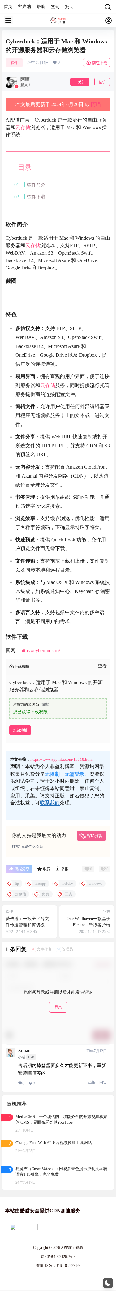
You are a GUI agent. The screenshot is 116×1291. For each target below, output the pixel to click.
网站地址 (20, 730)
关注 (81, 82)
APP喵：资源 (71, 1247)
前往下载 (99, 62)
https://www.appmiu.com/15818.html (61, 759)
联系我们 (50, 802)
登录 (58, 1007)
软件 (14, 62)
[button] (108, 1283)
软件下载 (36, 196)
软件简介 (36, 184)
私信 (102, 82)
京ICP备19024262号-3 (58, 1256)
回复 (103, 1082)
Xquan (24, 1050)
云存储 (22, 127)
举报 (92, 1082)
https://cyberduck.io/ (40, 650)
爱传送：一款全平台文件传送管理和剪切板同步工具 (27, 924)
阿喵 (96, 104)
